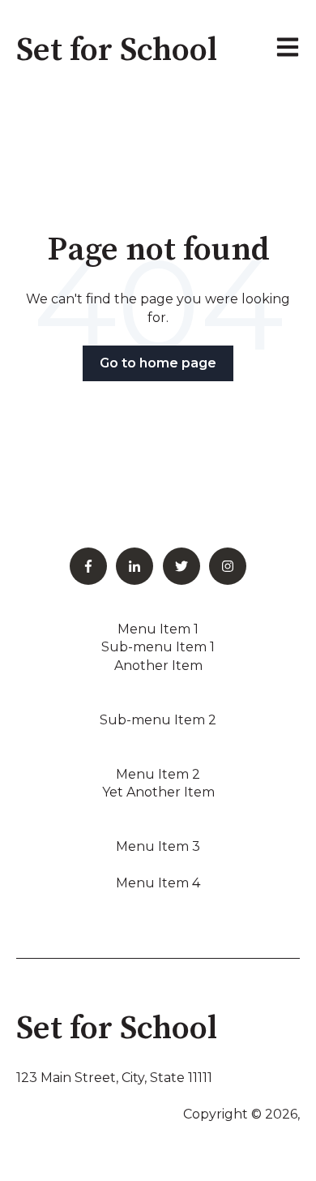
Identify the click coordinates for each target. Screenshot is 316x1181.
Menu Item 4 (158, 883)
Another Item (158, 665)
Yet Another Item (158, 792)
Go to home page (158, 363)
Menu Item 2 (158, 774)
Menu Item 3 (158, 846)
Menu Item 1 (158, 629)
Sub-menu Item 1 (158, 647)
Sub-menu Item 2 (158, 720)
